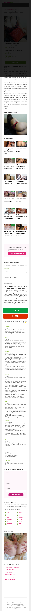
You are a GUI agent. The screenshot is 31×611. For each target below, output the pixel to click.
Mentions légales (17, 607)
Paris (7, 512)
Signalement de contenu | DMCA (13, 605)
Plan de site (9, 607)
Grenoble (8, 515)
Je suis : (8, 472)
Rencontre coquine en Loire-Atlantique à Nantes (21, 199)
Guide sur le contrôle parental (12, 602)
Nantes (20, 519)
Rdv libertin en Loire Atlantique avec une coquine (20, 166)
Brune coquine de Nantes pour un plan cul (8, 183)
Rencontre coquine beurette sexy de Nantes (21, 149)
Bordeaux (8, 514)
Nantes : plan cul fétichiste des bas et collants (21, 216)
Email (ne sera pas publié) (10, 277)
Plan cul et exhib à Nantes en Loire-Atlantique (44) (9, 233)
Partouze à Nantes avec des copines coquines (21, 233)
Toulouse (8, 525)
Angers (20, 512)
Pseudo (6, 271)
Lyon (7, 517)
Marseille (20, 517)
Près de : (8, 488)
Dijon (19, 514)
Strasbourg (9, 523)
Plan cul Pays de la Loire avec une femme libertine (9, 199)
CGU (23, 605)
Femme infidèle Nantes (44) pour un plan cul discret (21, 183)
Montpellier (9, 519)
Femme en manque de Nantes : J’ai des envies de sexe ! (9, 166)
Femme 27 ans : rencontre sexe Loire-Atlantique (8, 216)
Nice (7, 521)
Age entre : (8, 483)
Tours (19, 525)
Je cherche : (9, 478)
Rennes (20, 521)
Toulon (20, 523)
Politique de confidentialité (17, 604)
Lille (19, 515)
